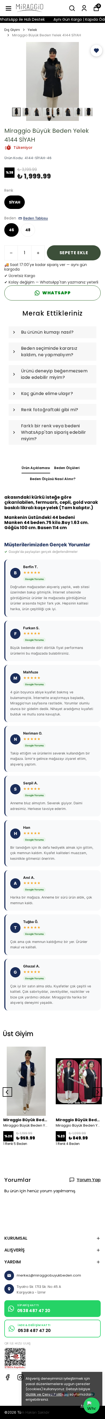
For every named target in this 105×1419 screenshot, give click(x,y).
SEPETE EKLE (74, 253)
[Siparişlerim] (84, 8)
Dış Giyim (12, 29)
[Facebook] (7, 1377)
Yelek (32, 29)
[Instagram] (20, 1377)
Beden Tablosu (35, 218)
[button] (96, 51)
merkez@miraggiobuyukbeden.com (49, 1275)
